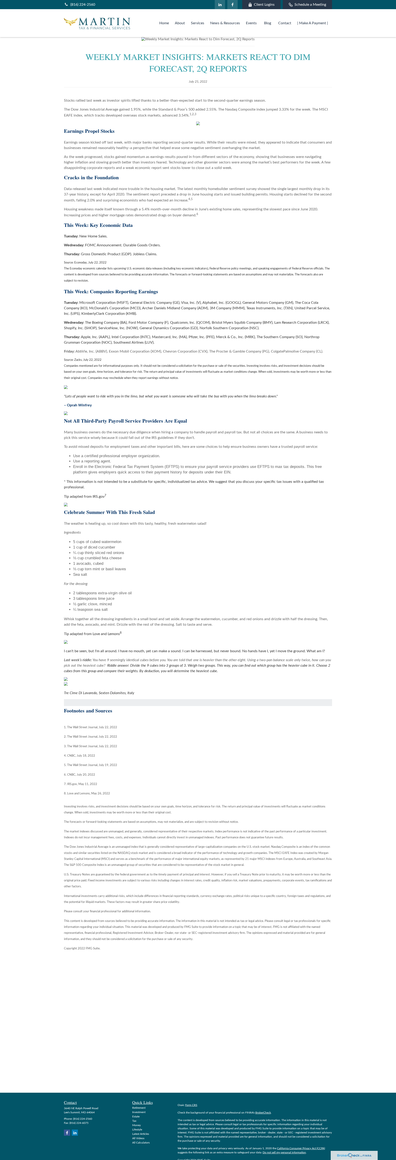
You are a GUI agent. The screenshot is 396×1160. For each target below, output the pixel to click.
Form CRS (191, 1105)
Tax (134, 1120)
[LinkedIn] (220, 4)
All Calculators (141, 1142)
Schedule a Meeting (310, 4)
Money (136, 1125)
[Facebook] (232, 4)
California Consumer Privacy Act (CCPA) (301, 1148)
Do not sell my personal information (284, 1152)
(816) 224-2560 (82, 4)
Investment (139, 1112)
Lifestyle (137, 1129)
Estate (136, 1116)
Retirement (139, 1107)
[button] (164, 23)
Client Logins (264, 4)
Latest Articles (140, 1134)
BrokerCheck (263, 1112)
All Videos (138, 1138)
